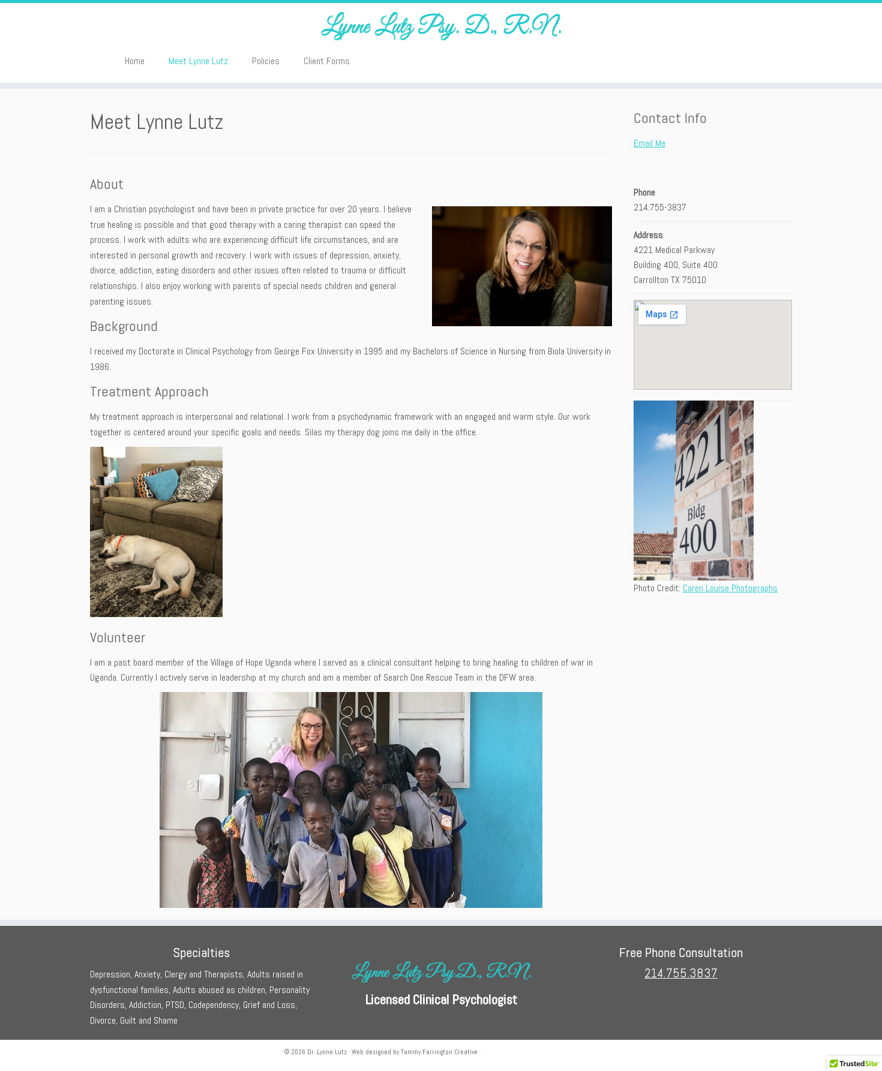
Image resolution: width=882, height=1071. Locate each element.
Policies (266, 61)
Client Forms (327, 61)
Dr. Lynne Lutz (327, 1052)
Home (135, 61)
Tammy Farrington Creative (439, 1052)
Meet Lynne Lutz (198, 61)
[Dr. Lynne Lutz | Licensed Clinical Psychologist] (441, 25)
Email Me (649, 143)
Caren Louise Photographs (730, 588)
